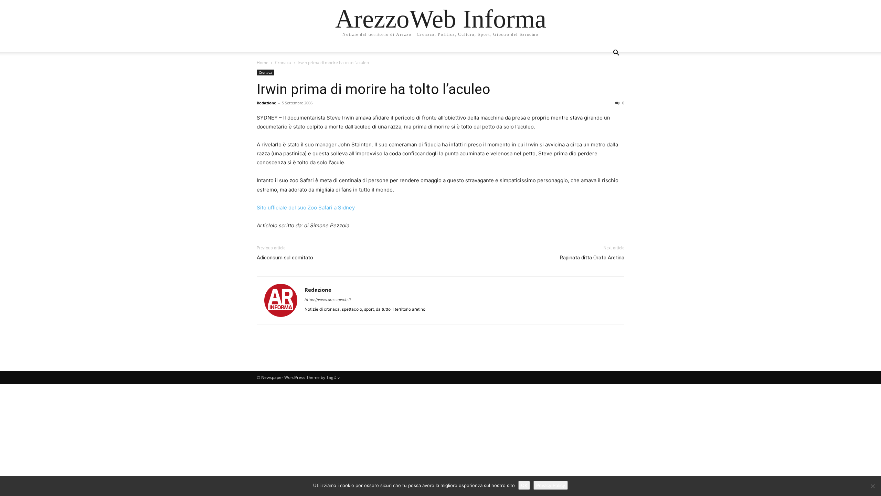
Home (262, 62)
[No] (872, 486)
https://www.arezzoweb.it (328, 299)
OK (524, 485)
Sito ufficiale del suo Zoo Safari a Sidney (306, 207)
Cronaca (283, 62)
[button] (616, 53)
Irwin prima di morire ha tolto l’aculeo (373, 89)
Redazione (266, 102)
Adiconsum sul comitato (285, 258)
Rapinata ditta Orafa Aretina (592, 258)
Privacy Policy (550, 485)
